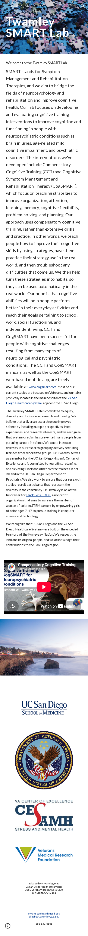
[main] (44, 27)
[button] (5, 6)
